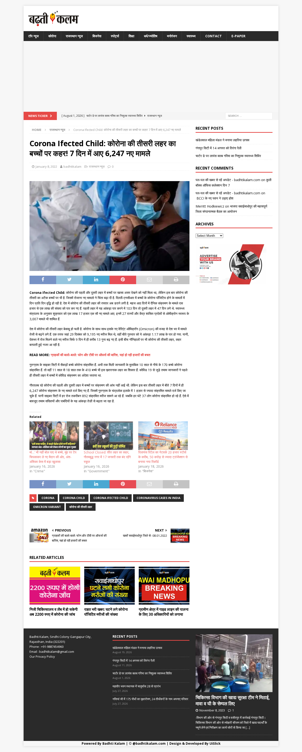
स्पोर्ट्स (115, 36)
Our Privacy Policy (42, 656)
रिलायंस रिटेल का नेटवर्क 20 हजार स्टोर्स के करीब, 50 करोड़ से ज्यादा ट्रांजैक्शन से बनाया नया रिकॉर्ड (163, 457)
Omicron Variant (47, 507)
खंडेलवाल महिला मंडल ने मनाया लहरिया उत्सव (222, 140)
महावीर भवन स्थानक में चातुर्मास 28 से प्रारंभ (137, 686)
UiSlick (215, 743)
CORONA (48, 498)
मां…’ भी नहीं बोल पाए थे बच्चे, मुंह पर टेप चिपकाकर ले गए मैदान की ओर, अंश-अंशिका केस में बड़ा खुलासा (52, 457)
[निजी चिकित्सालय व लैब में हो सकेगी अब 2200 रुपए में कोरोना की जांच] (54, 586)
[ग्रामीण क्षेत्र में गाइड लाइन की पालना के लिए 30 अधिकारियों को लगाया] (164, 586)
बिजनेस (96, 36)
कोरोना (52, 36)
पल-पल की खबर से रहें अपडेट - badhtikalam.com (228, 180)
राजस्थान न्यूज (74, 36)
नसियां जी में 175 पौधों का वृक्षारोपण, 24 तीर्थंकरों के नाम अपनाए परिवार (150, 699)
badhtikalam (72, 166)
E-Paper (238, 36)
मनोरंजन (172, 36)
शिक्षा (131, 36)
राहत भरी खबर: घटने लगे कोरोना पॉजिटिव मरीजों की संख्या (106, 612)
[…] (248, 727)
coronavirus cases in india (158, 498)
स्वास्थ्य (191, 36)
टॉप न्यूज (33, 36)
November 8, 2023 (212, 710)
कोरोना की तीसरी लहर (80, 507)
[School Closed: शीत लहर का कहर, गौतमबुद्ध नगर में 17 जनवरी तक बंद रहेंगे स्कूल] (108, 435)
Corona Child (74, 498)
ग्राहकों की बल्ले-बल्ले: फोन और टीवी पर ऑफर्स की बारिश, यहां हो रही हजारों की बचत (100, 355)
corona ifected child (110, 498)
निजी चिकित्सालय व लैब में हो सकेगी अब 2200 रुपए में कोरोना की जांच (53, 612)
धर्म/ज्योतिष (150, 36)
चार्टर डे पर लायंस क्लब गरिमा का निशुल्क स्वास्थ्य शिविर (228, 156)
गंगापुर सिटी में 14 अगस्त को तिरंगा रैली (218, 148)
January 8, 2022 (46, 166)
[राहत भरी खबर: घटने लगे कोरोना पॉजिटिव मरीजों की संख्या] (109, 586)
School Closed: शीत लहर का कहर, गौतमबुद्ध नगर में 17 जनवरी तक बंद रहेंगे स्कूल (107, 457)
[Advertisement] (151, 76)
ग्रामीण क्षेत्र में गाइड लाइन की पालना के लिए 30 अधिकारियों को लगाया (164, 612)
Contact (213, 36)
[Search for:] (249, 115)
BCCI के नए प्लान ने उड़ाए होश (214, 198)
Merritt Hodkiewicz (210, 206)
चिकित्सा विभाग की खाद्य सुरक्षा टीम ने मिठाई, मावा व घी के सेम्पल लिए (233, 700)
